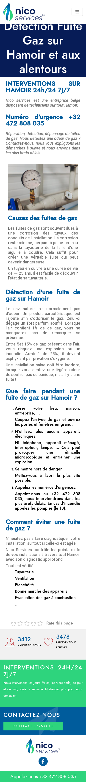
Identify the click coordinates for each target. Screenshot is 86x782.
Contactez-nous (33, 726)
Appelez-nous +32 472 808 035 (43, 776)
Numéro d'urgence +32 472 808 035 (43, 120)
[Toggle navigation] (77, 12)
